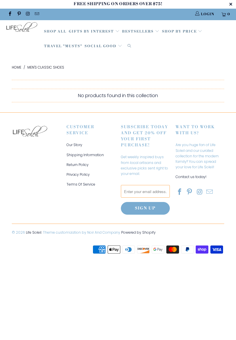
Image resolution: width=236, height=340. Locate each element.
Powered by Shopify (138, 232)
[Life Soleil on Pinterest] (18, 14)
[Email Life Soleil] (36, 14)
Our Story (74, 144)
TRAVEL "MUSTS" (63, 46)
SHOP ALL (55, 31)
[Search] (129, 46)
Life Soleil (33, 232)
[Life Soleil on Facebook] (9, 14)
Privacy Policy (78, 174)
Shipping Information (85, 154)
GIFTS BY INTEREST (92, 31)
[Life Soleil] (22, 27)
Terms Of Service (80, 184)
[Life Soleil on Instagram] (27, 14)
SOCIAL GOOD (101, 46)
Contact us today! (191, 176)
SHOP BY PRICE (180, 31)
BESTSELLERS (138, 31)
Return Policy (77, 164)
